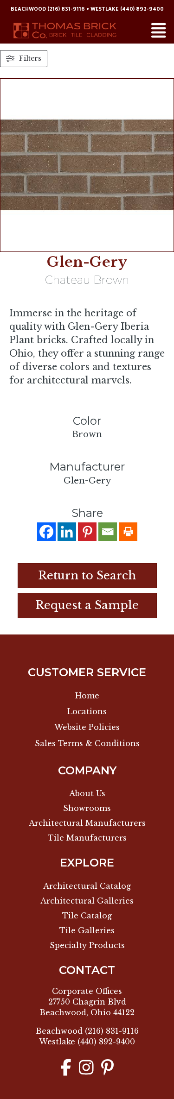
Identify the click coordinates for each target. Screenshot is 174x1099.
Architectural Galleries (87, 900)
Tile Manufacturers (87, 837)
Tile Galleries (87, 930)
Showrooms (87, 808)
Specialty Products (87, 945)
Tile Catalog (87, 915)
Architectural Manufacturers (87, 823)
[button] (87, 605)
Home (87, 695)
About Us (87, 793)
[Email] (107, 531)
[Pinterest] (87, 531)
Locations (87, 711)
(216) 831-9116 (66, 9)
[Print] (128, 531)
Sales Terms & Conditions (87, 743)
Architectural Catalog (87, 886)
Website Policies (87, 727)
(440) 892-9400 (142, 9)
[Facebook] (46, 531)
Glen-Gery (87, 261)
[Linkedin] (67, 531)
